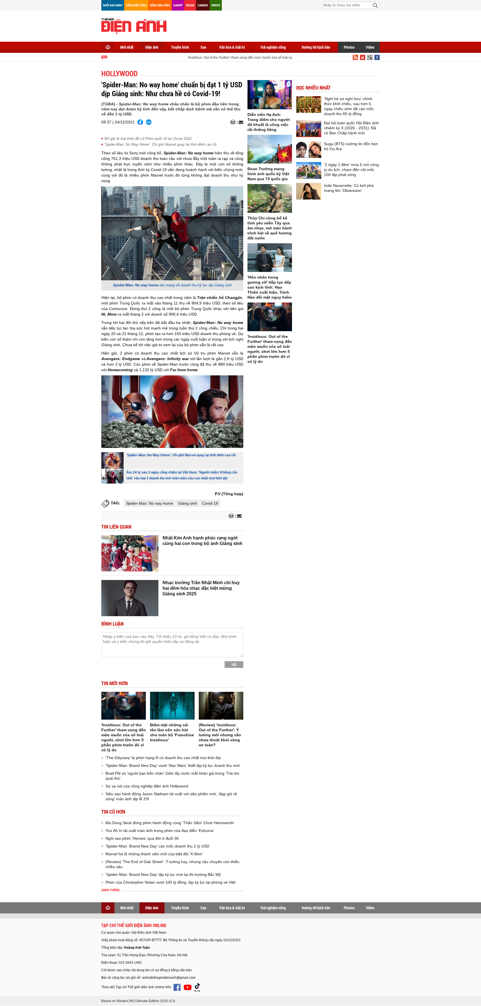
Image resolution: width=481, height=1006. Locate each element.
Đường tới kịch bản (316, 47)
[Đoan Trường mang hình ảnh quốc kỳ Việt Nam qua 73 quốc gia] (269, 149)
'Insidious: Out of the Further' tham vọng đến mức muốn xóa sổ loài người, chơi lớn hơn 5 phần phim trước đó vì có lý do (270, 58)
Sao (203, 47)
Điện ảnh (151, 47)
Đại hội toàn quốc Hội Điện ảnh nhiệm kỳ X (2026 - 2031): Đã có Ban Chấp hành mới (351, 128)
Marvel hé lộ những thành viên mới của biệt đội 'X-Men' (154, 854)
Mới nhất (126, 47)
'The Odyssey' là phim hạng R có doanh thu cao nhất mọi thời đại (163, 757)
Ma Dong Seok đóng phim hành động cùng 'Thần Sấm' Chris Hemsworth (169, 823)
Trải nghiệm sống (273, 47)
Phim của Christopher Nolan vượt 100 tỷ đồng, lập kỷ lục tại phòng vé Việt (170, 882)
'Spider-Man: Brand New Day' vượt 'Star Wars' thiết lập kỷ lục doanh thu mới (172, 765)
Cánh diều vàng (136, 5)
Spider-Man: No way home (149, 503)
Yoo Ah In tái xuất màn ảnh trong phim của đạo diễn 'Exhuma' (159, 830)
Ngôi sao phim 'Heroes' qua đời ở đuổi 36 (142, 838)
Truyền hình (180, 47)
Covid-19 (210, 503)
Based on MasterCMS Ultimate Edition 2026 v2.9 (138, 1001)
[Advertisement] (278, 25)
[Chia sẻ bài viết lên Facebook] (140, 122)
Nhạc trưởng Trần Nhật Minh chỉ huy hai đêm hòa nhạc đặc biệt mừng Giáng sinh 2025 (201, 588)
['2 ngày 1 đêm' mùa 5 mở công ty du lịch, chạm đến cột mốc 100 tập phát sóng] (308, 170)
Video (370, 47)
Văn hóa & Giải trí (232, 47)
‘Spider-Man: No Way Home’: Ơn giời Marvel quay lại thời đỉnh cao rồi (160, 144)
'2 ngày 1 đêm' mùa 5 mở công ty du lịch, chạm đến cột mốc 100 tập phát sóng (351, 169)
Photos (349, 47)
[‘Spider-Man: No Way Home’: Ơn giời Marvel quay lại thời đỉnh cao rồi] (112, 460)
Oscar (190, 5)
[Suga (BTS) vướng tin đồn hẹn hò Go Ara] (308, 149)
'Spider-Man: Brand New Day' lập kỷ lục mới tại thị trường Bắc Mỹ (163, 874)
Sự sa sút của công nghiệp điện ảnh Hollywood (146, 786)
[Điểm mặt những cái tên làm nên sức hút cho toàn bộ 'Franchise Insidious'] (172, 706)
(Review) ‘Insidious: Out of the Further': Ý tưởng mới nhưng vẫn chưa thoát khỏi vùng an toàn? (220, 735)
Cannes (203, 5)
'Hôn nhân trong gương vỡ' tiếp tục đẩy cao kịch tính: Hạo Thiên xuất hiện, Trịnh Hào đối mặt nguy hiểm (269, 287)
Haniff (178, 5)
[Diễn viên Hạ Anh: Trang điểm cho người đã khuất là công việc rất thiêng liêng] (269, 94)
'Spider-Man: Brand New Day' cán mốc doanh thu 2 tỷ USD (157, 846)
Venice (215, 5)
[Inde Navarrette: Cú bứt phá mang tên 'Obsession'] (308, 191)
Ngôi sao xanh (112, 5)
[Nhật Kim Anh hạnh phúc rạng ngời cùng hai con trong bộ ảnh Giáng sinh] (129, 553)
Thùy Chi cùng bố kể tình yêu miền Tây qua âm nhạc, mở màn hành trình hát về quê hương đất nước (269, 228)
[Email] (240, 122)
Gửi (234, 664)
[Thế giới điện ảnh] (133, 25)
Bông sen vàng (160, 5)
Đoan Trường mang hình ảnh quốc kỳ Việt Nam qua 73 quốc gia (268, 174)
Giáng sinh (187, 503)
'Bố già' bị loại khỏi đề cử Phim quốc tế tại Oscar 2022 (148, 139)
